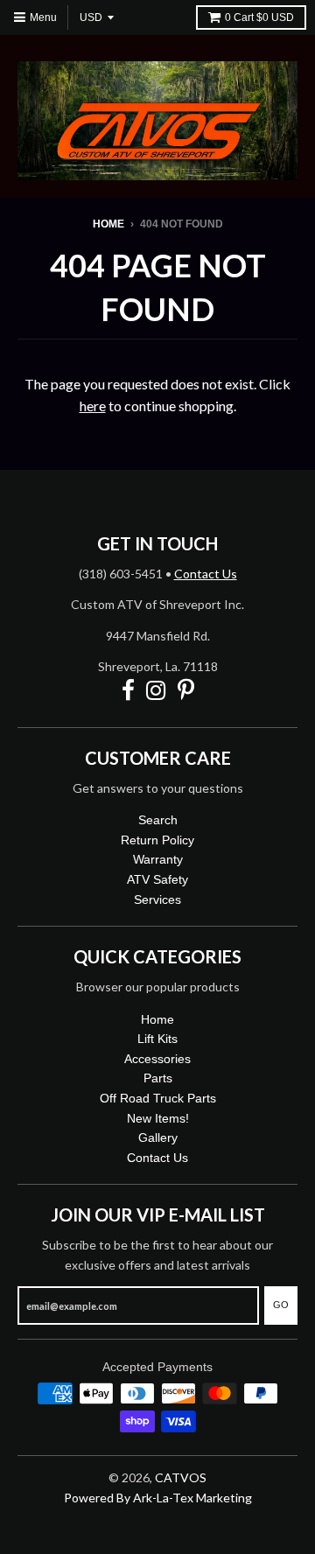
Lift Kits (157, 1039)
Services (157, 899)
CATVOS (180, 1477)
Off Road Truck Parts (158, 1098)
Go (281, 1304)
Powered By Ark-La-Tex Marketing (158, 1497)
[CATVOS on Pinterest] (186, 691)
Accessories (157, 1059)
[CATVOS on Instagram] (156, 691)
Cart (259, 17)
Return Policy (157, 840)
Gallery (158, 1137)
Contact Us (205, 573)
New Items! (158, 1118)
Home (108, 224)
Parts (158, 1078)
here (93, 405)
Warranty (158, 859)
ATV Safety (157, 879)
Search (158, 820)
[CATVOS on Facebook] (128, 691)
